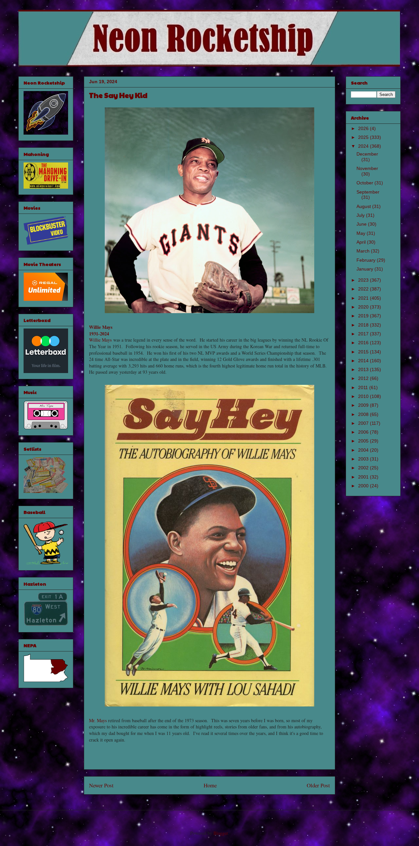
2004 (364, 450)
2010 (364, 396)
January (365, 269)
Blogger (220, 833)
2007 (364, 423)
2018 (364, 325)
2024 (364, 146)
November (367, 168)
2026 (364, 128)
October (365, 182)
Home (210, 785)
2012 (364, 378)
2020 (364, 307)
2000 (364, 485)
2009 (364, 405)
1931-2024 (99, 333)
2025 (364, 137)
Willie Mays (100, 327)
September (367, 192)
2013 (364, 369)
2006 (364, 432)
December (367, 154)
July (361, 215)
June (362, 224)
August (364, 206)
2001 (364, 476)
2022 (364, 288)
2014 (364, 360)
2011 (363, 387)
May (361, 233)
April (361, 242)
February (366, 260)
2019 (364, 315)
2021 (364, 298)
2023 (364, 280)
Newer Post (101, 785)
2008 (364, 414)
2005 (364, 440)
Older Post (318, 785)
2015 (364, 351)
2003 (364, 458)
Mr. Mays (98, 720)
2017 (364, 333)
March (363, 251)
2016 (364, 342)
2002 (364, 467)
